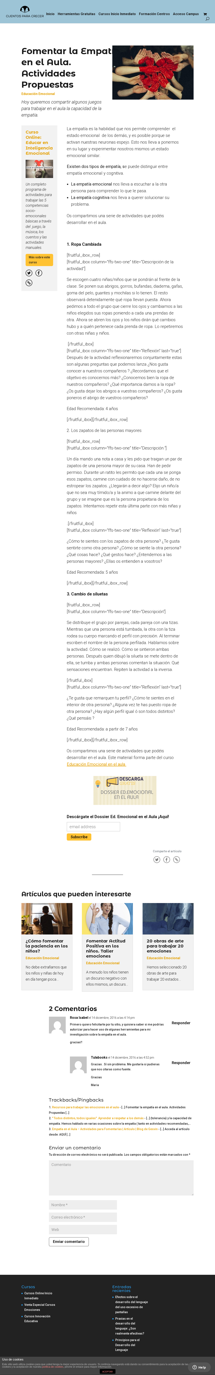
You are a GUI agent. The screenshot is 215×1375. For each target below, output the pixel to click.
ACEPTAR (107, 1371)
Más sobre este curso (39, 260)
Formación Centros (154, 14)
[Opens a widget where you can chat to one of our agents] (199, 1367)
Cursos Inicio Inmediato (117, 14)
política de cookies (52, 1366)
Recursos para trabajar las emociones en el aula (85, 1107)
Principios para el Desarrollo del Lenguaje (127, 1345)
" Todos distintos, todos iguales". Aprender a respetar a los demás (98, 1118)
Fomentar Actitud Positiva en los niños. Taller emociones (105, 948)
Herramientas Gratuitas (76, 14)
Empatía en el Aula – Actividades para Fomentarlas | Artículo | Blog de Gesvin (105, 1129)
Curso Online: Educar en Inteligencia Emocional (39, 143)
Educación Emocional (38, 94)
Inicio (50, 14)
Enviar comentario (69, 1241)
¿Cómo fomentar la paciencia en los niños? (47, 946)
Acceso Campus (186, 14)
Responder (181, 1023)
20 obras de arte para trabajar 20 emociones (165, 946)
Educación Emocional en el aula (96, 764)
